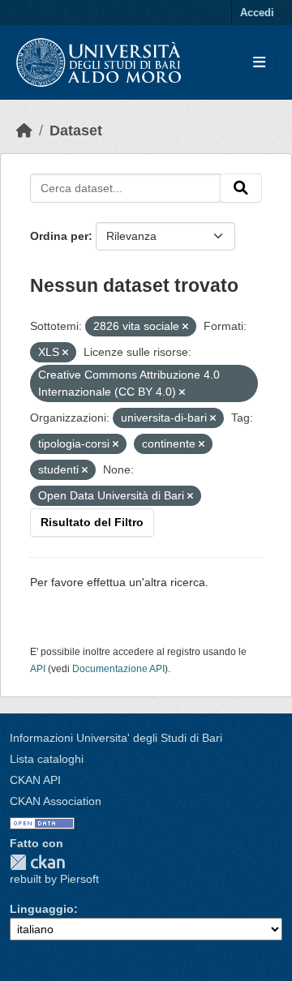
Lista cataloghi (47, 758)
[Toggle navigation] (259, 63)
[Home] (24, 130)
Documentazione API (118, 669)
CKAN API (35, 779)
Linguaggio (42, 908)
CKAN (37, 862)
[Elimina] (185, 327)
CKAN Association (55, 801)
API (37, 669)
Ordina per (59, 235)
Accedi (257, 12)
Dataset (75, 130)
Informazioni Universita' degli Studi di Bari (116, 737)
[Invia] (241, 188)
